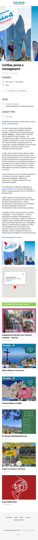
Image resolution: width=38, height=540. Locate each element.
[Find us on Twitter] (19, 534)
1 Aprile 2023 (6, 471)
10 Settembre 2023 (8, 373)
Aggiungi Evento (19, 520)
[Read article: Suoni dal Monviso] (19, 487)
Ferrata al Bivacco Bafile (12, 403)
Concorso (9, 116)
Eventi (7, 281)
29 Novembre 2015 (8, 504)
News (16, 517)
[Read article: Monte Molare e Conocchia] (19, 356)
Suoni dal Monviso (9, 502)
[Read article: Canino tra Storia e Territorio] (19, 454)
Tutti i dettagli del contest (11, 237)
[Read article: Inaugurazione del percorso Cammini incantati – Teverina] (19, 320)
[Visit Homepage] (19, 3)
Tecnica (28, 517)
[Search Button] (35, 3)
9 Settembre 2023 (7, 340)
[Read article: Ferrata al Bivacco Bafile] (19, 389)
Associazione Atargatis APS (12, 530)
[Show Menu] (3, 3)
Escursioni (9, 517)
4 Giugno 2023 (7, 439)
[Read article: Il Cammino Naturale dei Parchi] (19, 421)
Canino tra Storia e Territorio (13, 469)
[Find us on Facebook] (17, 534)
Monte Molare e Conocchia (13, 370)
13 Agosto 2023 (7, 406)
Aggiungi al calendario (17, 91)
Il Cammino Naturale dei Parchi (14, 436)
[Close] (23, 274)
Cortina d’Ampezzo (12, 104)
